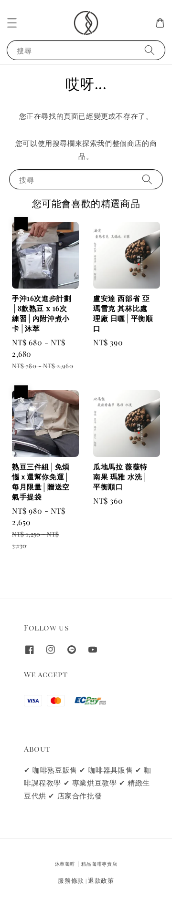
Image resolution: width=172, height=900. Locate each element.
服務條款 (71, 880)
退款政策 (101, 880)
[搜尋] (149, 50)
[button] (11, 22)
